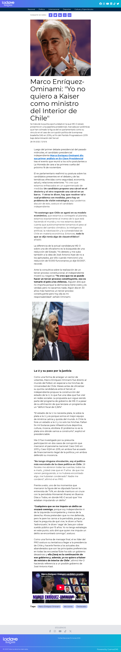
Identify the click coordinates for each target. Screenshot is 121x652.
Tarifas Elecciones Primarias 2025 (69, 638)
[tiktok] (114, 4)
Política (42, 9)
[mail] (69, 15)
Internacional (53, 9)
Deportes (67, 9)
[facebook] (100, 4)
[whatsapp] (65, 15)
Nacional (31, 9)
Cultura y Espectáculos (84, 9)
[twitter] (118, 4)
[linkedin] (111, 4)
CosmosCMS (113, 649)
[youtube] (107, 4)
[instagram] (104, 4)
